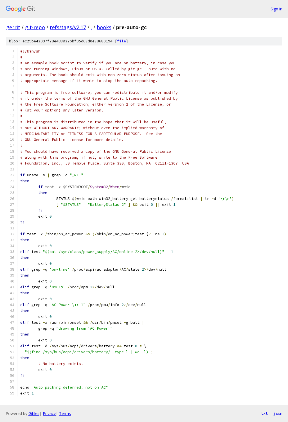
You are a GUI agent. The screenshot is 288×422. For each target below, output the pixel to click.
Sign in (276, 9)
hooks (104, 27)
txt (264, 413)
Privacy (49, 413)
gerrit (13, 27)
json (277, 413)
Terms (65, 413)
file (121, 41)
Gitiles (33, 413)
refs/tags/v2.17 (68, 27)
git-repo (35, 27)
